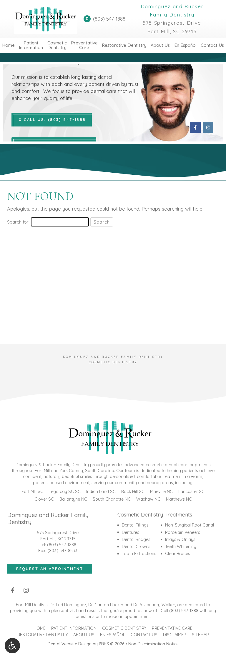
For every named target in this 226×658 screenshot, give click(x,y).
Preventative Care (172, 628)
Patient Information (74, 628)
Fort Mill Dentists (32, 604)
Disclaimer (174, 634)
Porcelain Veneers (182, 532)
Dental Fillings (135, 525)
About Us (160, 45)
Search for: (18, 222)
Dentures (130, 532)
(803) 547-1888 (61, 544)
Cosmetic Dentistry (124, 628)
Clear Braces (177, 553)
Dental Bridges (136, 539)
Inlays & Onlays (180, 539)
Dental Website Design (70, 644)
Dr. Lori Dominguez (68, 604)
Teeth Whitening (180, 546)
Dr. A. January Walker (154, 604)
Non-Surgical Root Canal (189, 525)
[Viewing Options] (12, 646)
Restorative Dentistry (124, 45)
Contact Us (212, 45)
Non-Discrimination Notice (153, 644)
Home (8, 45)
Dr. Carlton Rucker (105, 604)
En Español (185, 45)
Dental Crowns (136, 546)
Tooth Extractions (139, 553)
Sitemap (200, 634)
